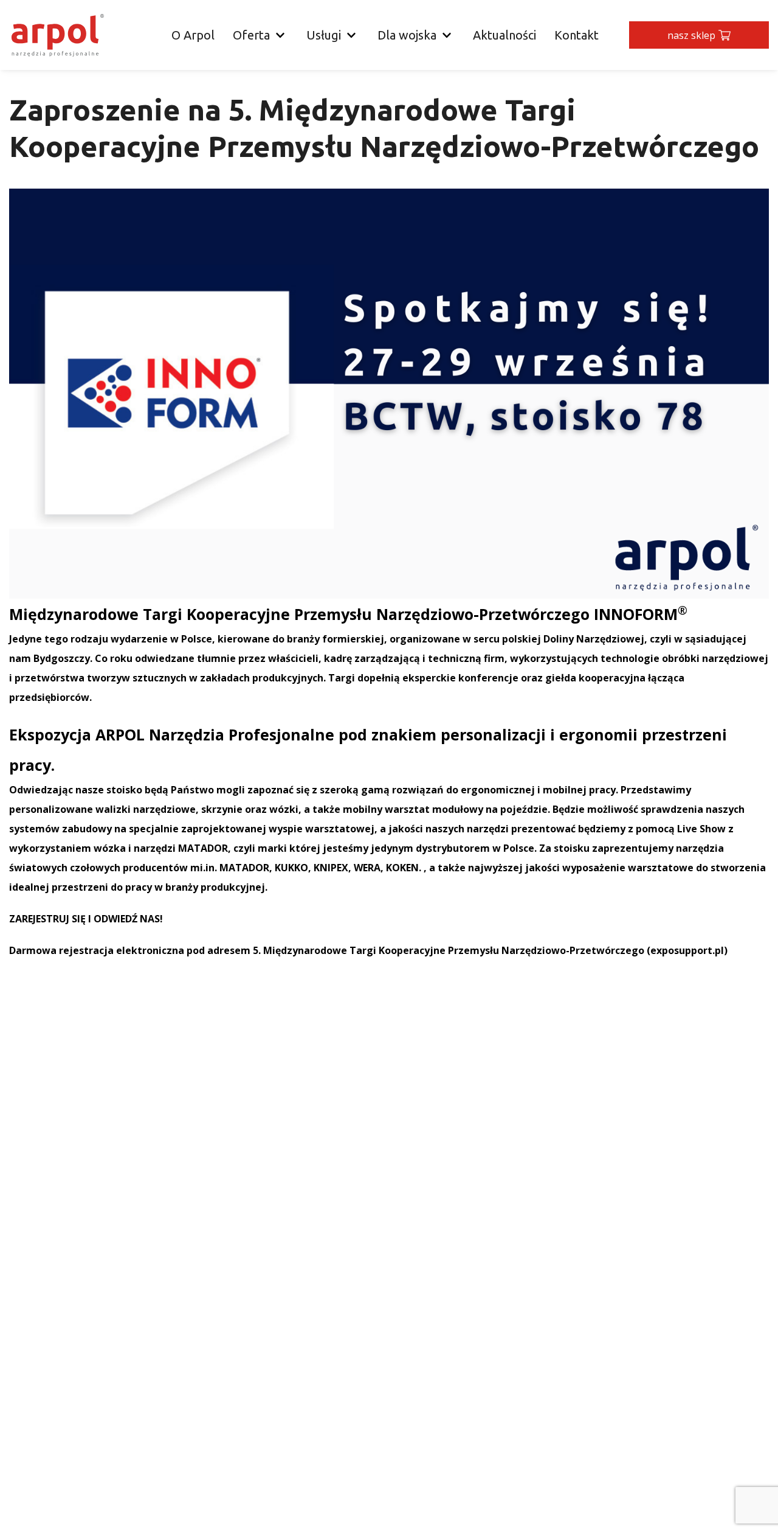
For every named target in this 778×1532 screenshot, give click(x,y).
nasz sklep (691, 35)
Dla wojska (406, 35)
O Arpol (193, 35)
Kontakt (576, 35)
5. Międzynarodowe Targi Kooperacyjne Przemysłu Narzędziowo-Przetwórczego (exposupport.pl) (490, 950)
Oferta (251, 35)
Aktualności (504, 35)
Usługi (323, 35)
